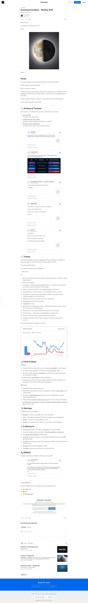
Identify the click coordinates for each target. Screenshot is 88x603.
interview (42, 260)
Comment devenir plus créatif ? (31, 119)
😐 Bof (25, 492)
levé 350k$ (35, 377)
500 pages (46, 430)
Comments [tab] (23, 527)
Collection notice (52, 593)
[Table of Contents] (1, 301)
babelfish (26, 304)
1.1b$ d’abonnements (35, 395)
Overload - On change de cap (29, 547)
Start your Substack (40, 597)
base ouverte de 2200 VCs (32, 435)
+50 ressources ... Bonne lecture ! (28, 567)
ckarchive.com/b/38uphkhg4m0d (34, 156)
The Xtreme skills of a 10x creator (54, 432)
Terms (47, 593)
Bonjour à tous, (24, 548)
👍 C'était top (27, 489)
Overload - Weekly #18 (27, 556)
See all (23, 574)
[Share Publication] (72, 2)
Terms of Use (50, 511)
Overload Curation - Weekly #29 (30, 565)
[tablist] (26, 527)
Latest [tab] (25, 543)
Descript (25, 422)
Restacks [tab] (29, 527)
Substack (38, 600)
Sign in (84, 2)
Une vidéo (25, 448)
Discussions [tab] (30, 543)
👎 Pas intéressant (28, 494)
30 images (25, 446)
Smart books (26, 301)
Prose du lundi (27, 115)
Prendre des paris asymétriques (31, 124)
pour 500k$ (53, 368)
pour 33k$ (53, 371)
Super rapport (60, 391)
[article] (44, 549)
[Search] (69, 2)
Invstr (24, 417)
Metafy (25, 420)
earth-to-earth (47, 289)
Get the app (50, 597)
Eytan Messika (29, 550)
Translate (23, 7)
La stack (25, 437)
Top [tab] (22, 543)
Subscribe (77, 2)
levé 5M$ (41, 373)
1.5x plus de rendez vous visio (39, 400)
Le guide (25, 441)
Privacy (43, 593)
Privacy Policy (53, 512)
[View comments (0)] (26, 19)
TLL (32, 432)
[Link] (19, 79)
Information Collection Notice (43, 512)
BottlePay (25, 415)
